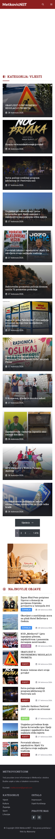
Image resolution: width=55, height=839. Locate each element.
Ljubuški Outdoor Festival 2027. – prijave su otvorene (35, 707)
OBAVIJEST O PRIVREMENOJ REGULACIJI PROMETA (36, 654)
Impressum (37, 800)
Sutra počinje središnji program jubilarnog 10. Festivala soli (33, 691)
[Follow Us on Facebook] (34, 817)
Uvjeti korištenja (39, 803)
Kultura (26, 646)
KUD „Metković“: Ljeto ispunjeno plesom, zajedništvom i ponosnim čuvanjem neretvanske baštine (35, 639)
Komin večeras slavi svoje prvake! (35, 671)
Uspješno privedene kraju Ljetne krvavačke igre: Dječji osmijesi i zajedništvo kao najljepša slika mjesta (36, 728)
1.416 (35, 533)
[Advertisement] (27, 38)
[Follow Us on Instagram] (39, 817)
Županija (26, 610)
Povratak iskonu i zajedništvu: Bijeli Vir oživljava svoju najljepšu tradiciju (34, 746)
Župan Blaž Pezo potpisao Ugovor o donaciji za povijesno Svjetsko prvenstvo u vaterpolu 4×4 (35, 601)
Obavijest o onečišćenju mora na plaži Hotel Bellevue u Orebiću (36, 618)
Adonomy (31, 831)
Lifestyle (6, 814)
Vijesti (25, 664)
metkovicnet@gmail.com (21, 787)
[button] (43, 4)
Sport (25, 718)
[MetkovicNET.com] (15, 4)
